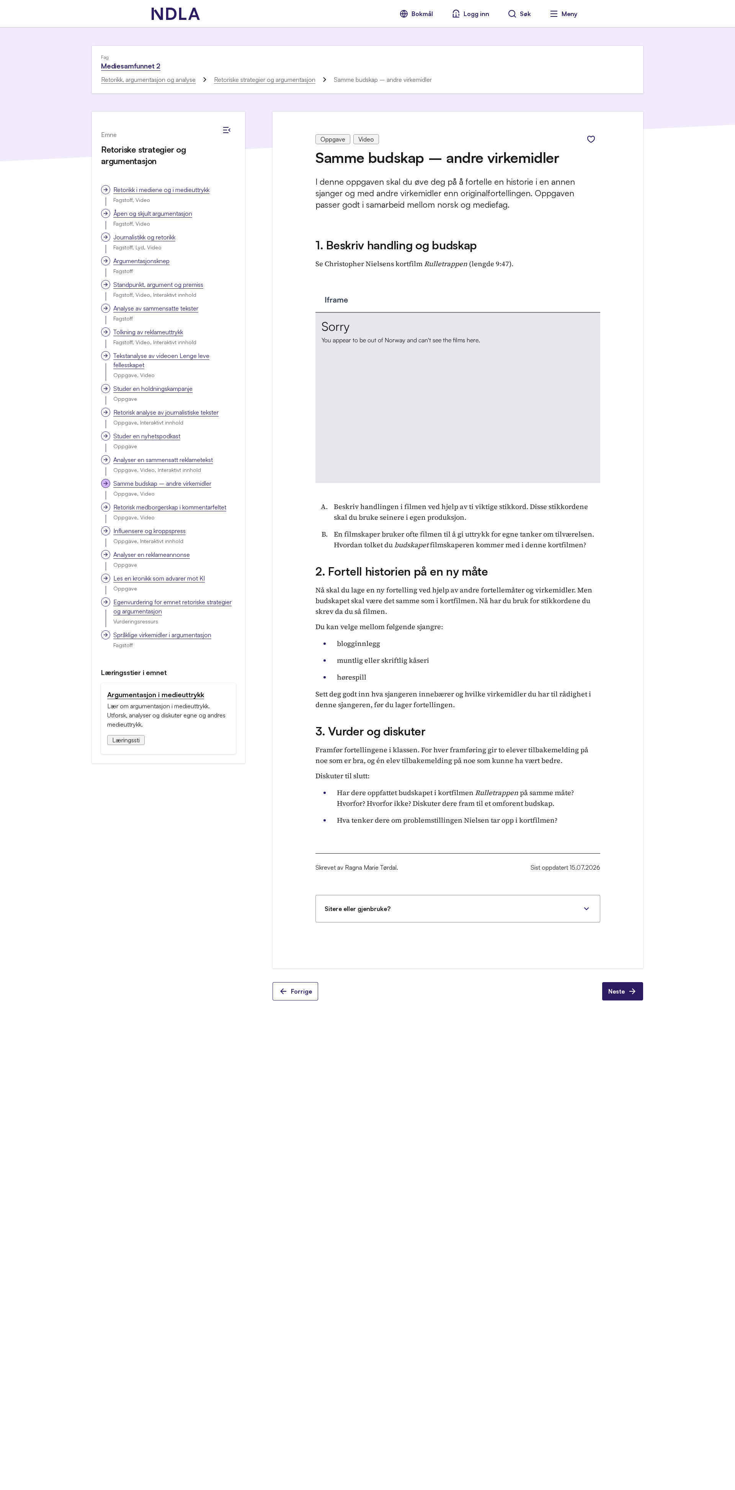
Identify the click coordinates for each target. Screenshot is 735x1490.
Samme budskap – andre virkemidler (162, 483)
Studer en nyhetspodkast (146, 436)
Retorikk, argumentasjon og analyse (148, 79)
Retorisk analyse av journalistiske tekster (166, 412)
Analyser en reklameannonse (151, 554)
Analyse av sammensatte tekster (155, 308)
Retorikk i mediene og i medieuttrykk (161, 190)
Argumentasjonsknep (141, 261)
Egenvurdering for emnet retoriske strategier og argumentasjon (172, 606)
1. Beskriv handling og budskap (396, 245)
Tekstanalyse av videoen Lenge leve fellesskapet (161, 360)
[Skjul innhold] (226, 130)
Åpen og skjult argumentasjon (152, 213)
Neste (616, 991)
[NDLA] (176, 14)
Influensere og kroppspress (149, 531)
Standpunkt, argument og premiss (158, 284)
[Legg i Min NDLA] (591, 139)
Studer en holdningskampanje (153, 388)
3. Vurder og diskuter (370, 731)
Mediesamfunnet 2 (130, 66)
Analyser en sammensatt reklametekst (163, 460)
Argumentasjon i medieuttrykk (155, 694)
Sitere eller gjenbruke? (357, 909)
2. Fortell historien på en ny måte (401, 571)
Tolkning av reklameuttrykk (148, 332)
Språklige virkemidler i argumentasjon (162, 635)
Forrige (301, 991)
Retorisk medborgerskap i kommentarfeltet (169, 507)
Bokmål (422, 14)
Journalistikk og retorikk (144, 237)
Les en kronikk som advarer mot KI (159, 578)
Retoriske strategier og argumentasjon (264, 79)
